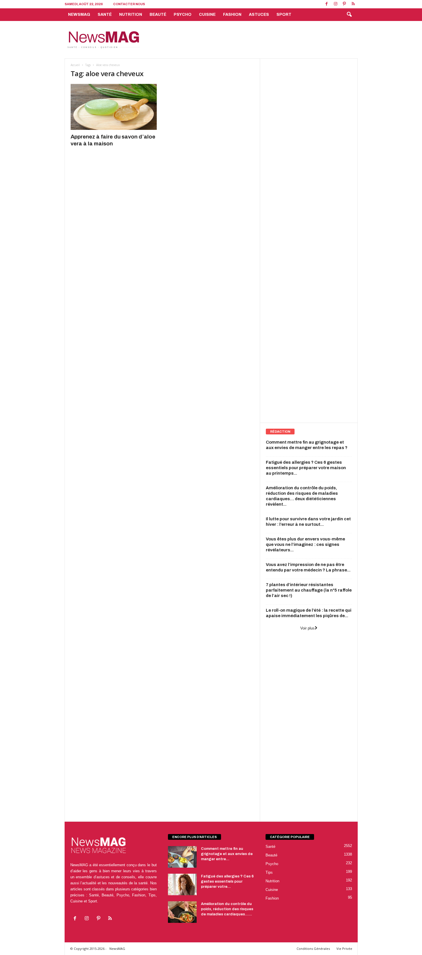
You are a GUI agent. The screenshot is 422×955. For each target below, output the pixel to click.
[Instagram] (335, 4)
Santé (105, 14)
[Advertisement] (253, 40)
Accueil (75, 65)
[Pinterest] (344, 4)
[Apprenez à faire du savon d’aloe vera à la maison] (114, 107)
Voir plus (307, 628)
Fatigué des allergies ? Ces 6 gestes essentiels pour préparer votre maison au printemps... (306, 467)
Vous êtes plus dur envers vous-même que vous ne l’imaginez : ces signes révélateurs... (305, 544)
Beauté (158, 14)
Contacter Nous (129, 4)
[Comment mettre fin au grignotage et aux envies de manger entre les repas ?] (182, 857)
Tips (269, 872)
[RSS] (353, 4)
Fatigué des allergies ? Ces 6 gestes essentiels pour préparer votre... (227, 881)
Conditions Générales (313, 948)
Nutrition (130, 14)
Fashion (232, 14)
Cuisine (207, 14)
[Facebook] (326, 4)
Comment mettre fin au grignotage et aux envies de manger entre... (227, 854)
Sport (283, 14)
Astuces (259, 14)
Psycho (182, 14)
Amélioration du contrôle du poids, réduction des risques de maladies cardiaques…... (227, 909)
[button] (349, 14)
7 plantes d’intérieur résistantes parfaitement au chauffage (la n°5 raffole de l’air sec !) (309, 590)
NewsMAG (79, 14)
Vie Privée (344, 948)
